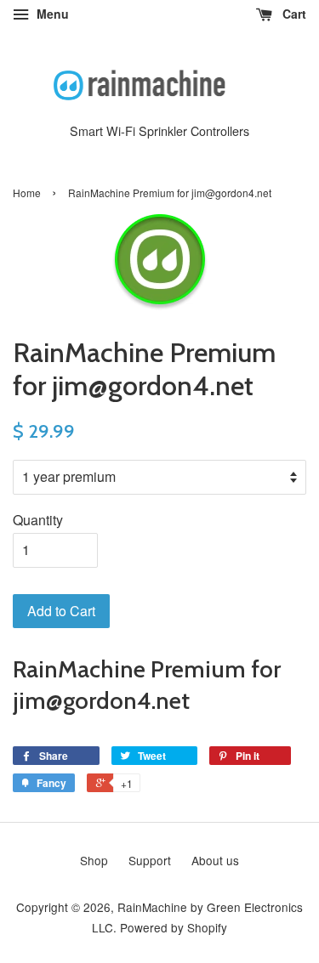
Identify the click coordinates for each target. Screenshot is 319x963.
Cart (292, 13)
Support (149, 860)
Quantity (38, 520)
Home (27, 192)
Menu (51, 13)
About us (215, 860)
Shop (94, 860)
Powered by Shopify (173, 927)
